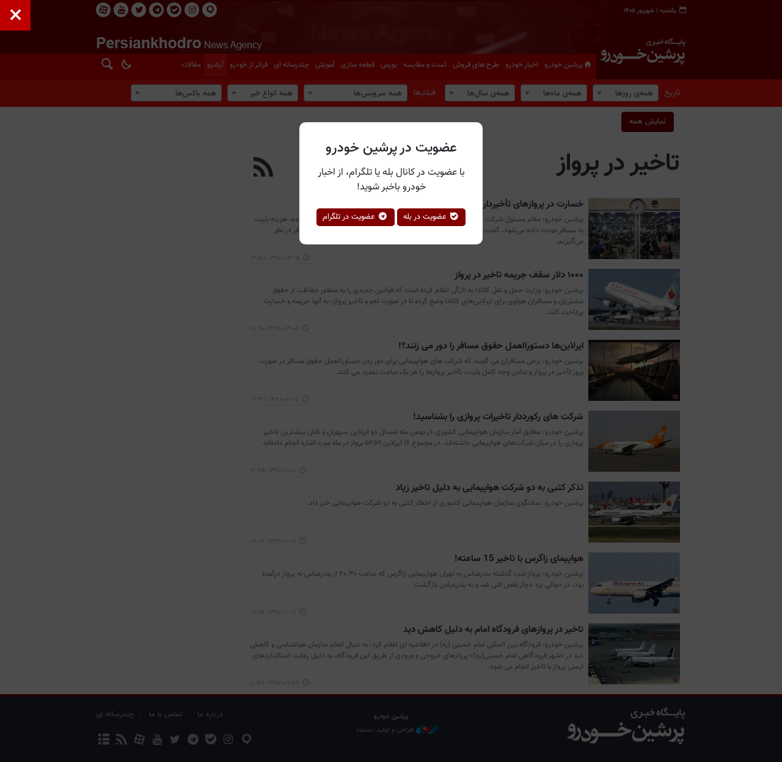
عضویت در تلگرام (350, 217)
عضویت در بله (426, 217)
